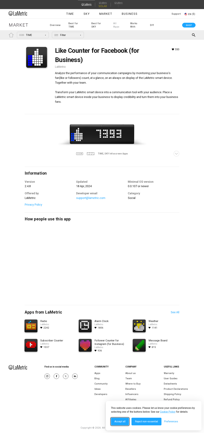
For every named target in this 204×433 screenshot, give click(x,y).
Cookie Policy (167, 411)
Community (101, 383)
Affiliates (130, 399)
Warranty (169, 373)
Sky (87, 13)
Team (128, 378)
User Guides (171, 378)
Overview (55, 25)
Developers (101, 394)
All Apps (116, 25)
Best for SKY (96, 25)
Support (176, 14)
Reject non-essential (146, 421)
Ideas (98, 389)
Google (75, 376)
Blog (97, 378)
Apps (97, 373)
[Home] (26, 13)
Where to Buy (133, 383)
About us (130, 373)
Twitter (65, 376)
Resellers (130, 389)
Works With (133, 25)
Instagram (47, 376)
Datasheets (170, 383)
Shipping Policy (172, 394)
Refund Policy (172, 399)
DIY (152, 25)
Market (105, 13)
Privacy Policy (33, 204)
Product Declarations (176, 389)
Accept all (119, 421)
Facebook (56, 376)
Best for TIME (73, 25)
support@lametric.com (90, 198)
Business (130, 13)
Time (70, 13)
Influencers (131, 394)
